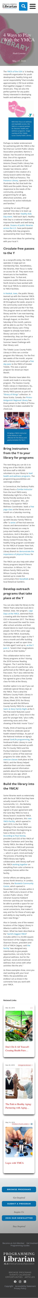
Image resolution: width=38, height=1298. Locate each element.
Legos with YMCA (14, 1162)
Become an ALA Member (13, 1243)
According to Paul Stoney (14, 835)
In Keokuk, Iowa (10, 293)
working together (19, 864)
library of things (11, 394)
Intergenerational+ (24, 1065)
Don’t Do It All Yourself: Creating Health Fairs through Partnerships (17, 1050)
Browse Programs (19, 1189)
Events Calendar (20, 1275)
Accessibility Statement (25, 1286)
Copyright (9, 1286)
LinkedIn (25, 1281)
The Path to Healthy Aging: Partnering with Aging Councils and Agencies (18, 1107)
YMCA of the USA (14, 71)
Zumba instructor (24, 489)
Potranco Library (10, 180)
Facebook (15, 1281)
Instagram (20, 1281)
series (13, 522)
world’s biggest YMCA (16, 934)
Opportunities (14, 1277)
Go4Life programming (20, 739)
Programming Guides (20, 1245)
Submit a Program (19, 1204)
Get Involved (32, 1243)
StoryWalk (23, 579)
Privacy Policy (20, 1288)
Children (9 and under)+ (20, 1124)
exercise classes (10, 759)
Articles (30, 1277)
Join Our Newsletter (19, 1218)
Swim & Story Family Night (15, 709)
